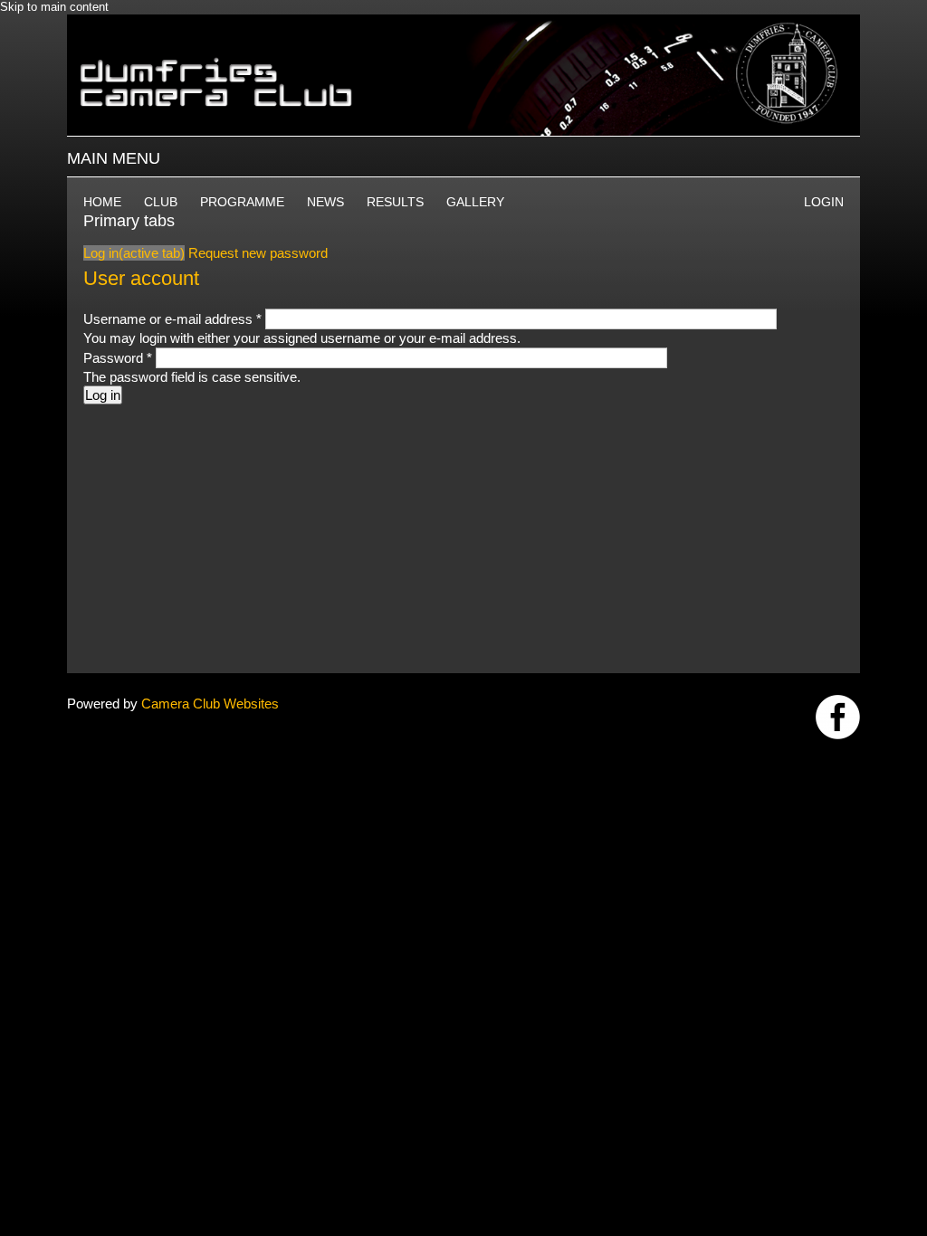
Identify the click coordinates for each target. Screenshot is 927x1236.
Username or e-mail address (172, 319)
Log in (134, 253)
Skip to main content (54, 7)
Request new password (258, 253)
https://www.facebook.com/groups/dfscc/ (838, 717)
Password (117, 358)
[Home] (463, 23)
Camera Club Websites (210, 703)
